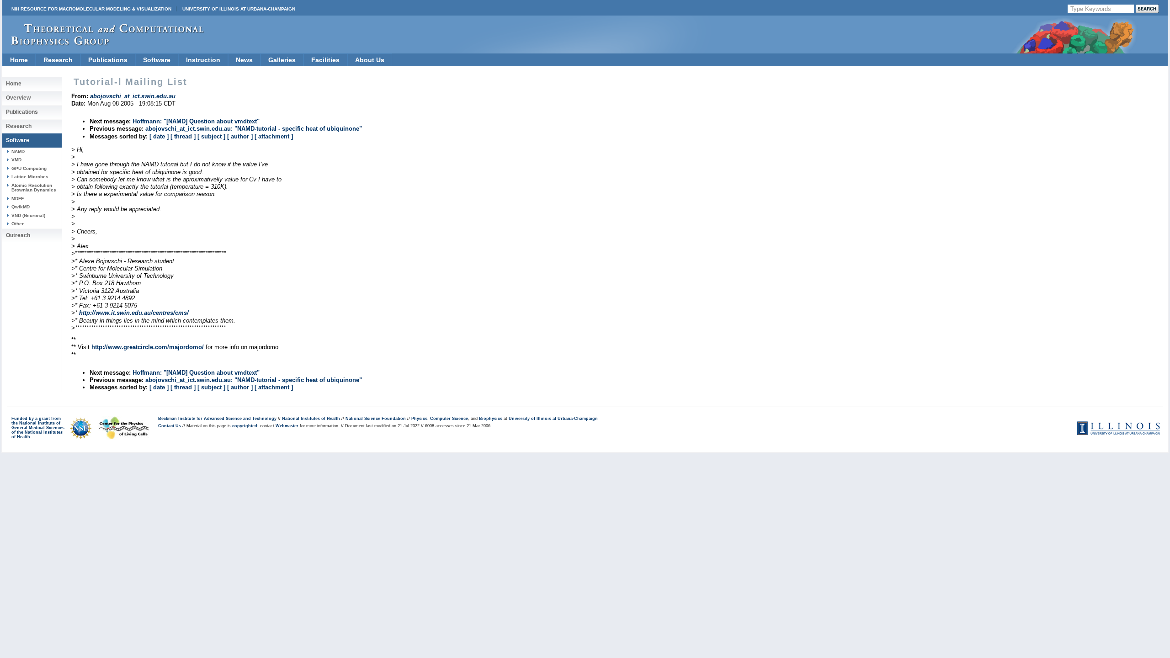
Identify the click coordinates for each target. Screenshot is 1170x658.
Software (156, 60)
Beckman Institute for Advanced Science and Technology (217, 418)
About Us (369, 60)
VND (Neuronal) (28, 215)
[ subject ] (211, 136)
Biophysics (490, 418)
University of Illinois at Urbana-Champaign (238, 8)
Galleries (282, 60)
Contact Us (169, 426)
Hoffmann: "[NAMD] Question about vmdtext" (196, 121)
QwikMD (20, 206)
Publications (108, 60)
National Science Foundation (376, 418)
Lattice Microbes (29, 176)
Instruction (203, 60)
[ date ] (159, 136)
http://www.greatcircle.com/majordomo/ (147, 347)
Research (58, 60)
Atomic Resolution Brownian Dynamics (33, 187)
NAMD (18, 151)
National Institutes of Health (311, 418)
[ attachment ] (274, 136)
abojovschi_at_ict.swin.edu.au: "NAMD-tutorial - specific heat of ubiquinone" (253, 128)
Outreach (18, 235)
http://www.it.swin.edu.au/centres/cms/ (134, 312)
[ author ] (240, 136)
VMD (16, 159)
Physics (419, 418)
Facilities (325, 60)
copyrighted (244, 426)
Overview (18, 98)
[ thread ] (183, 136)
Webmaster (287, 426)
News (244, 60)
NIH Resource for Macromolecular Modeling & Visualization (91, 8)
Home (19, 60)
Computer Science (449, 418)
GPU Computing (29, 168)
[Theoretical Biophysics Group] (103, 43)
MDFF (17, 198)
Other (17, 223)
